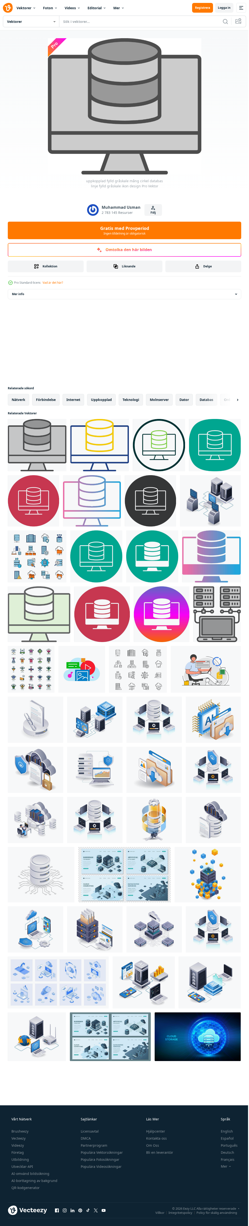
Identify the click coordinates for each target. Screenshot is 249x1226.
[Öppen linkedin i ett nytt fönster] (72, 1210)
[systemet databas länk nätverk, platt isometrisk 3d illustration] (35, 720)
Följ (151, 212)
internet (73, 399)
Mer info (18, 294)
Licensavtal (89, 1131)
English (224, 1131)
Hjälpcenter (155, 1131)
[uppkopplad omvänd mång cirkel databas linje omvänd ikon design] (150, 501)
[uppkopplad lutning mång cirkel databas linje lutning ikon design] (92, 501)
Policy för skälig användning (213, 1212)
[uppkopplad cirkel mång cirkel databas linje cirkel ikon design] (159, 445)
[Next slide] (230, 400)
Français (224, 1159)
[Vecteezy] (8, 8)
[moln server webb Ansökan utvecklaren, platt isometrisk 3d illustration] (144, 982)
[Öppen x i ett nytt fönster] (96, 1210)
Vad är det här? (53, 283)
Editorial (95, 8)
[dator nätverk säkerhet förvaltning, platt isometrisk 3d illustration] (213, 770)
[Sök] (222, 21)
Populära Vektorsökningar (101, 1152)
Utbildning (19, 1159)
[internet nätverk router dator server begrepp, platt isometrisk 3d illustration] (37, 1036)
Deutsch (224, 1152)
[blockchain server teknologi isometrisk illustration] (208, 874)
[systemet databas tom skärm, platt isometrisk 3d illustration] (154, 820)
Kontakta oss (156, 1138)
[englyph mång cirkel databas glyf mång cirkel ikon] (102, 614)
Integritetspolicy (177, 1212)
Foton (48, 8)
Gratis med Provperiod (122, 230)
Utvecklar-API (22, 1166)
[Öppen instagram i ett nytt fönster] (65, 1210)
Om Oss (152, 1145)
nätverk (18, 399)
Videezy (17, 1145)
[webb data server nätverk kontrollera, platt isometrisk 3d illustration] (210, 501)
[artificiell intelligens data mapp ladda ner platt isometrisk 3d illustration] (213, 720)
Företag (17, 1152)
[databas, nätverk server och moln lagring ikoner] (138, 669)
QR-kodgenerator (25, 1187)
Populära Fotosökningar (99, 1159)
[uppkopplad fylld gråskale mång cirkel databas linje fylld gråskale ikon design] (37, 445)
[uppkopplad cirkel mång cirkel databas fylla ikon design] (39, 614)
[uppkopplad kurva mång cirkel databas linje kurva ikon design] (215, 445)
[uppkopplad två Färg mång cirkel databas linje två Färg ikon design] (99, 445)
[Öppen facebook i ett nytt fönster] (57, 1210)
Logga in (220, 8)
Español (224, 1138)
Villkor (156, 1212)
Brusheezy (19, 1131)
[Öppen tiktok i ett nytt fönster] (88, 1210)
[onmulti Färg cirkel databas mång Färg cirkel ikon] (96, 556)
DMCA (85, 1138)
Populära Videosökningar (100, 1166)
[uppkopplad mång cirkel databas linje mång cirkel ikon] (33, 501)
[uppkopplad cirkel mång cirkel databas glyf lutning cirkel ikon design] (161, 614)
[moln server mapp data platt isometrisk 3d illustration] (154, 770)
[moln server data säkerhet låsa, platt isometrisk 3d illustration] (35, 770)
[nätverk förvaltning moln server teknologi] (154, 929)
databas (206, 399)
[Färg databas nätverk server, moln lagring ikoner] (37, 556)
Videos (70, 8)
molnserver (159, 399)
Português (226, 1145)
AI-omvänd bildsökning (30, 1173)
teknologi (131, 399)
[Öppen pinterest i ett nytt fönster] (80, 1210)
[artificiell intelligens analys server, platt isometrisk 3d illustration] (210, 982)
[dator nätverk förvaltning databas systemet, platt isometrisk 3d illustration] (154, 720)
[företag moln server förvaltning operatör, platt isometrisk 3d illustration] (35, 820)
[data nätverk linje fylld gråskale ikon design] (217, 614)
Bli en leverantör (159, 1152)
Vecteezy (18, 1138)
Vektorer (24, 8)
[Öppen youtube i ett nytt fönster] (104, 1210)
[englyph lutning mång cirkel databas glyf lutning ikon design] (211, 556)
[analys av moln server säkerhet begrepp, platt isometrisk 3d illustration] (95, 770)
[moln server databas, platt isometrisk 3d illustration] (213, 820)
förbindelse (46, 399)
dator (184, 399)
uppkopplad (101, 399)
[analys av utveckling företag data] (95, 929)
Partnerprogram (93, 1145)
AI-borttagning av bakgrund (34, 1180)
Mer (116, 8)
